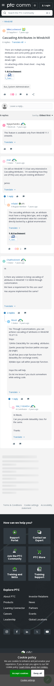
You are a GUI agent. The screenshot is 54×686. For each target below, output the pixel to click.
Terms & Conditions (12, 505)
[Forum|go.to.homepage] (16, 5)
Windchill (8, 21)
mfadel (14, 203)
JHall (9, 160)
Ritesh (14, 320)
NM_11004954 (22, 406)
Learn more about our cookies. (33, 667)
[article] (27, 136)
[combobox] (27, 13)
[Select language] (35, 5)
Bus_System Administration (16, 86)
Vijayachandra (13, 124)
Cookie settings (31, 505)
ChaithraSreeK (13, 259)
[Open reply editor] (27, 106)
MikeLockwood (14, 29)
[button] (3, 6)
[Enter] (4, 13)
